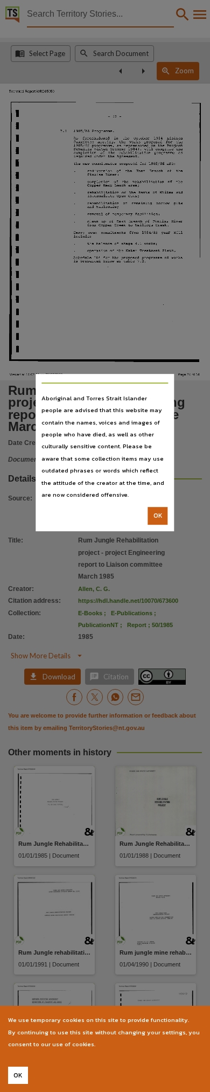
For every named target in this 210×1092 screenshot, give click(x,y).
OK (158, 516)
